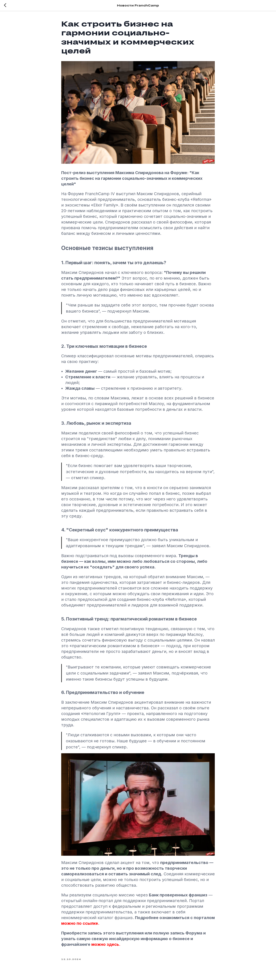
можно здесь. (105, 944)
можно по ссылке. (80, 923)
